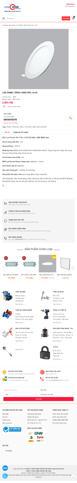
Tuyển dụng (6, 420)
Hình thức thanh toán (59, 423)
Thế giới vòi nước (58, 298)
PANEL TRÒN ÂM (13, 127)
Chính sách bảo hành (60, 417)
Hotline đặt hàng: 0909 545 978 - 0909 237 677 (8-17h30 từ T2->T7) (37, 420)
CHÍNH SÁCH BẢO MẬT (60, 420)
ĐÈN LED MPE (42, 127)
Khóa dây (56, 356)
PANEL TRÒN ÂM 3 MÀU (27, 127)
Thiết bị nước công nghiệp (24, 319)
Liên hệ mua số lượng (11, 123)
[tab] (7, 132)
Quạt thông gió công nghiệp (24, 317)
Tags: (4, 127)
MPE (14, 97)
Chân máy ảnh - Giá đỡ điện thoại (64, 332)
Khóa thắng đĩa (58, 353)
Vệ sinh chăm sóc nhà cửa (24, 332)
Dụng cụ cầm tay (58, 314)
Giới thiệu (5, 414)
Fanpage (9, 450)
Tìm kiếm (66, 18)
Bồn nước (56, 296)
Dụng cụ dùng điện (59, 317)
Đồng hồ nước (57, 301)
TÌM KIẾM (38, 399)
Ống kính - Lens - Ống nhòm (62, 338)
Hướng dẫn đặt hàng (34, 414)
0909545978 (70, 4)
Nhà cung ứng (7, 423)
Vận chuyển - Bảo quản (60, 319)
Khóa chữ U (57, 351)
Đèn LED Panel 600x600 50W (67, 275)
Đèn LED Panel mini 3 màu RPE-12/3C (51, 275)
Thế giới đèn (19, 301)
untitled (17, 314)
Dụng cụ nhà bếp (21, 335)
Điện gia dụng (20, 296)
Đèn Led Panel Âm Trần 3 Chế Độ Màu (19, 137)
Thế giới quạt (19, 298)
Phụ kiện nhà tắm (21, 338)
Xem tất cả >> (20, 304)
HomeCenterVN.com (58, 469)
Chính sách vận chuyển (60, 414)
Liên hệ (4, 417)
